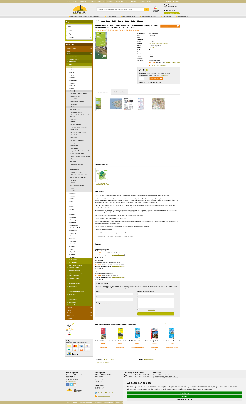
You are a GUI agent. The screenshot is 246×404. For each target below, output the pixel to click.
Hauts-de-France (75, 96)
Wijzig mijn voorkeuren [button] (184, 399)
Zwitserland (73, 257)
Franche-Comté (75, 135)
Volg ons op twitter (149, 359)
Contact (149, 1)
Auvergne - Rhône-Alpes (77, 140)
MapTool (75, 1)
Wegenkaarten (72, 302)
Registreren (176, 1)
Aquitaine (73, 119)
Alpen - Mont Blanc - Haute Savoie (80, 151)
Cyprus (72, 75)
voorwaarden (151, 310)
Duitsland (72, 83)
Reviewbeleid (119, 402)
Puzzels (69, 310)
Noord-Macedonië (75, 228)
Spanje (72, 249)
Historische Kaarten (73, 267)
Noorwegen (73, 230)
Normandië (74, 104)
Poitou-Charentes (76, 124)
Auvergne (73, 143)
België (72, 72)
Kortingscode (98, 402)
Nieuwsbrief (110, 1)
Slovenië (72, 244)
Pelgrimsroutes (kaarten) (75, 273)
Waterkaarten (72, 297)
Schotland (73, 241)
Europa (71, 67)
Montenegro (73, 220)
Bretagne (73, 107)
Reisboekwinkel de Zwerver (103, 362)
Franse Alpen (74, 148)
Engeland (73, 85)
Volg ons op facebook (110, 359)
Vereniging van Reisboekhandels (105, 393)
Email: (98, 297)
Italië (71, 201)
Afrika (70, 64)
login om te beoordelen (118, 255)
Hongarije (73, 196)
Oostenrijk (73, 233)
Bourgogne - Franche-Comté (78, 132)
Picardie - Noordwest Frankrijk (79, 93)
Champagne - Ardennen (77, 101)
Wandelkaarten (72, 289)
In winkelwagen (155, 78)
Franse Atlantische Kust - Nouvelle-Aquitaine (80, 115)
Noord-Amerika (73, 262)
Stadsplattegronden (73, 278)
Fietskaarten (72, 62)
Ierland (72, 198)
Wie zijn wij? (134, 1)
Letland (72, 209)
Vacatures (142, 1)
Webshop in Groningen (122, 1)
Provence (73, 180)
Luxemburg (73, 217)
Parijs (72, 188)
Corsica (73, 182)
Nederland (73, 222)
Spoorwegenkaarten (73, 275)
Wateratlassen (72, 294)
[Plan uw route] (74, 384)
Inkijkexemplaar (119, 92)
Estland (72, 88)
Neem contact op (172, 13)
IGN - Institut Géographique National (158, 43)
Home (68, 1)
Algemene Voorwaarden (85, 402)
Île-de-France (74, 129)
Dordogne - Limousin (76, 112)
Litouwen (72, 214)
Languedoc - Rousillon (77, 164)
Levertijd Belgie (165, 75)
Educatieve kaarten (73, 59)
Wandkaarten (70, 315)
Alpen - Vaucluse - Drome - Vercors (80, 156)
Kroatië (72, 206)
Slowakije (72, 246)
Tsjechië (72, 252)
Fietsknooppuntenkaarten (75, 265)
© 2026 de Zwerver (72, 402)
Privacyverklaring (108, 402)
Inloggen (168, 1)
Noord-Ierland (74, 225)
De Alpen (72, 77)
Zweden (72, 254)
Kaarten (69, 54)
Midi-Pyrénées (75, 169)
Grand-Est (74, 99)
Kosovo (72, 204)
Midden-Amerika (73, 259)
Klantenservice (83, 1)
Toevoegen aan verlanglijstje (158, 65)
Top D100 (151, 47)
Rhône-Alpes (74, 145)
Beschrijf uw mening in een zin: (145, 291)
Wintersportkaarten (73, 305)
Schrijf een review (175, 62)
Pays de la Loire (75, 109)
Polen (72, 236)
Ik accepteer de (147, 310)
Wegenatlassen (72, 299)
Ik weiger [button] (184, 396)
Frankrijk (72, 91)
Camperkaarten (72, 56)
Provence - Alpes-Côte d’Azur (79, 174)
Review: (139, 297)
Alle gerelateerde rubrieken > (172, 324)
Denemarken (73, 80)
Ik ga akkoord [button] (184, 393)
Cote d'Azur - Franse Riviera (78, 177)
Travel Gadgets (71, 313)
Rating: (98, 303)
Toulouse (73, 190)
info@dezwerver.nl (72, 381)
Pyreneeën (74, 159)
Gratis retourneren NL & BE (97, 1)
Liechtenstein (73, 212)
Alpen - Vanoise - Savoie (77, 153)
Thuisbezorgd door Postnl (104, 396)
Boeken (69, 51)
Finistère (127, 21)
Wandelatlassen (72, 286)
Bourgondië (74, 137)
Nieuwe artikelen (71, 48)
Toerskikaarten (72, 281)
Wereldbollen (70, 318)
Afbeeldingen (103, 92)
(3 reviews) (167, 62)
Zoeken (146, 9)
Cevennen (74, 167)
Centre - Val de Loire (76, 172)
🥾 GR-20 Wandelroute (77, 185)
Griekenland (73, 193)
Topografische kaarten (74, 283)
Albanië (72, 70)
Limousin (73, 121)
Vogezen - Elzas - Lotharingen (79, 127)
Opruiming (69, 307)
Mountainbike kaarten (74, 270)
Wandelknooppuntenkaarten (76, 291)
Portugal (72, 238)
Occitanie (73, 161)
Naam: (98, 291)
